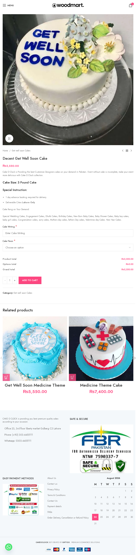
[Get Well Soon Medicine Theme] (35, 348)
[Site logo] (68, 5)
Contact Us (52, 500)
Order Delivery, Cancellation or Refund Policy (68, 517)
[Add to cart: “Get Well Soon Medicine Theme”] (6, 377)
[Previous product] (123, 151)
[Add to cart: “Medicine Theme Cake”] (72, 377)
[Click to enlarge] (9, 138)
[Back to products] (127, 151)
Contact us (52, 483)
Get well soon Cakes (21, 150)
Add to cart (30, 280)
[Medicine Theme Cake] (101, 348)
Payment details (54, 506)
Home (5, 150)
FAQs (49, 512)
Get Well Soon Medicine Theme (35, 385)
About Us (51, 478)
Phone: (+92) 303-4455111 (18, 434)
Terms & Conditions (56, 495)
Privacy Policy (53, 489)
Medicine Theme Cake (101, 385)
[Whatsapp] (8, 547)
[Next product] (131, 151)
